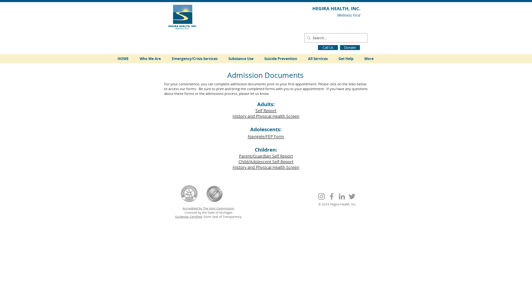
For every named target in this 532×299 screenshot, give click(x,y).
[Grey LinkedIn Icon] (341, 196)
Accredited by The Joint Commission (208, 208)
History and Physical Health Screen (266, 116)
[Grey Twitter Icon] (352, 196)
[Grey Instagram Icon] (321, 196)
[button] (153, 58)
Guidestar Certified (188, 216)
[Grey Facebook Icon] (331, 196)
